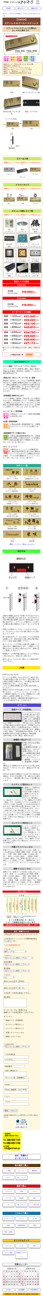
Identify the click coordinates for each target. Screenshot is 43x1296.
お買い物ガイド (21, 1127)
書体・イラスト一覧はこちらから (22, 544)
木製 (21, 1191)
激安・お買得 (8, 1232)
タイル (35, 1191)
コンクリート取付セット (14, 1028)
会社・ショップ (21, 1177)
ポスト (8, 1177)
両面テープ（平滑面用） (14, 1020)
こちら (26, 407)
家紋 (8, 1225)
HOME (8, 8)
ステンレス (8, 1191)
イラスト (8, 975)
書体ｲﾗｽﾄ (34, 8)
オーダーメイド (8, 1218)
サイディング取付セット (14, 1024)
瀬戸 (34, 1198)
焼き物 (21, 1198)
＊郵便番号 (9, 1066)
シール (21, 1245)
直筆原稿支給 (21, 1225)
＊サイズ (7, 949)
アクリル (8, 1198)
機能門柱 (34, 1170)
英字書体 (8, 968)
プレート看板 (8, 1252)
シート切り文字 (34, 1204)
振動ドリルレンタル (13, 1036)
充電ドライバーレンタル (14, 1032)
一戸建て (8, 1170)
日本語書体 (8, 962)
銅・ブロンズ (21, 1204)
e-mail (8, 1290)
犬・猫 (35, 1218)
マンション (21, 1170)
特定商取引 (34, 1290)
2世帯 (34, 1225)
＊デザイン (8, 955)
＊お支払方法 (9, 1044)
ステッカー (8, 1245)
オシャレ (21, 1218)
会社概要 (21, 1290)
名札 (34, 1245)
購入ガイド (21, 8)
